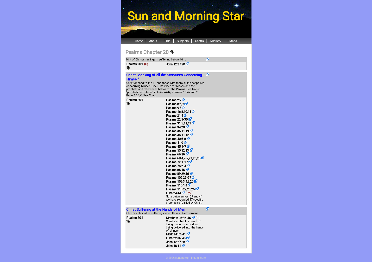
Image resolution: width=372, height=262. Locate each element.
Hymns (232, 41)
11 (189, 112)
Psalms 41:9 (174, 143)
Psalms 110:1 (175, 185)
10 (185, 112)
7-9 (186, 158)
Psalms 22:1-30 (177, 119)
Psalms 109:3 (175, 181)
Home (139, 41)
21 (141, 95)
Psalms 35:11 (175, 131)
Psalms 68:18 (175, 154)
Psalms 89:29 (175, 174)
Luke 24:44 (163, 92)
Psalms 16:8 (174, 112)
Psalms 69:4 (174, 158)
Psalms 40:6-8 (176, 139)
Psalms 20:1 (134, 64)
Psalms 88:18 (175, 170)
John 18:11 (173, 246)
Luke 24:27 (164, 86)
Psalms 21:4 (174, 115)
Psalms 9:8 (173, 108)
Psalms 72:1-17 (177, 162)
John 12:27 (173, 64)
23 (189, 189)
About (153, 41)
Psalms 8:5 (173, 104)
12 (187, 135)
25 (194, 158)
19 (187, 131)
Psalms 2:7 (173, 100)
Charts (199, 41)
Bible (167, 41)
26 (193, 189)
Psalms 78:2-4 (176, 166)
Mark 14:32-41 (176, 234)
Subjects (183, 41)
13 (189, 123)
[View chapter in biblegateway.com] (172, 52)
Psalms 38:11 (175, 135)
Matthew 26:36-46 (178, 218)
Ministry (215, 41)
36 (187, 174)
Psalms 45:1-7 (176, 146)
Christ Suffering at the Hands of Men (155, 209)
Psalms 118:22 (176, 189)
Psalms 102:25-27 (178, 177)
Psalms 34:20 (175, 127)
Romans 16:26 (181, 92)
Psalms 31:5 (174, 123)
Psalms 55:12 (175, 150)
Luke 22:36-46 (176, 238)
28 (183, 64)
